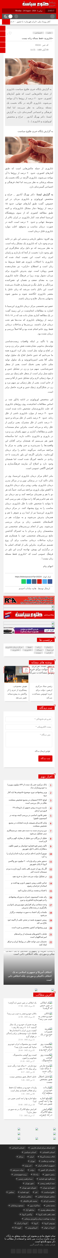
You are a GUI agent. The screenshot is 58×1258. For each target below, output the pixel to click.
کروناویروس (32, 1228)
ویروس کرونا (49, 1223)
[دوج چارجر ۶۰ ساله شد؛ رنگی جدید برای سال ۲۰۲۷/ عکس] (29, 1069)
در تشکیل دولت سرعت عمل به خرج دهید (30, 876)
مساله (39, 650)
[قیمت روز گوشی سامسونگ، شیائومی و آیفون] (29, 1058)
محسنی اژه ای (49, 1201)
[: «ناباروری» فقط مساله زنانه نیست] (7, 54)
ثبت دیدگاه (45, 758)
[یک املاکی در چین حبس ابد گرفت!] (29, 1006)
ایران (32, 1157)
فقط (29, 647)
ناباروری (15, 650)
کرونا (36, 1223)
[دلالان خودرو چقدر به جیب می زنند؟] (29, 1016)
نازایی (48, 653)
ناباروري (27, 650)
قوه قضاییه (24, 1192)
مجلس (11, 1192)
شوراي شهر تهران (29, 1188)
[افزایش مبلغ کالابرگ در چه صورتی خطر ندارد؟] (29, 1112)
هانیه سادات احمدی (27, 588)
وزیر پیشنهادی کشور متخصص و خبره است (29, 927)
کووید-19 (18, 1228)
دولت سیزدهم (18, 1170)
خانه (49, 33)
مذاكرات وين (35, 1205)
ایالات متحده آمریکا (47, 1157)
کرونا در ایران (22, 1223)
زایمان (48, 647)
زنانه (39, 647)
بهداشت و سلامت (48, 1161)
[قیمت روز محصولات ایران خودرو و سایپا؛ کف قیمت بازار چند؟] (29, 1047)
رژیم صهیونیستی (20, 1174)
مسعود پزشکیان (17, 1205)
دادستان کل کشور (48, 1170)
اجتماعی (38, 33)
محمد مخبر (50, 1205)
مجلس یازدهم (26, 1197)
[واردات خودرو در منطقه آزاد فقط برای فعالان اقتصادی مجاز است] (29, 1090)
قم (36, 1192)
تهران (32, 1161)
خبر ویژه (28, 1166)
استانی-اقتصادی (48, 1152)
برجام (21, 1157)
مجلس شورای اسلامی (46, 1197)
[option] (42, 683)
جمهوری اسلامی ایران (46, 1166)
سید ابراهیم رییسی (47, 1183)
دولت (32, 1170)
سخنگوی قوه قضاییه (47, 1179)
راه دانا (35, 1174)
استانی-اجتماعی (18, 1148)
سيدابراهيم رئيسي (25, 1179)
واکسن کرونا (27, 1214)
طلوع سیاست (49, 1192)
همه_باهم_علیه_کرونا (46, 1214)
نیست (38, 653)
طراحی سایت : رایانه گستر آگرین (42, 1245)
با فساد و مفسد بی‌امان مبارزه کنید (32, 890)
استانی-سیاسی (30, 1152)
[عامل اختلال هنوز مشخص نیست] (29, 1079)
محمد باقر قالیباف (30, 1201)
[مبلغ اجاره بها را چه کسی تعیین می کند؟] (29, 1101)
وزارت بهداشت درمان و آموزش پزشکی (39, 1219)
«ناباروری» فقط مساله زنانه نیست (37, 38)
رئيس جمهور (50, 1174)
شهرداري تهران (49, 1188)
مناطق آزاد (30, 1210)
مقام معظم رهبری (48, 1210)
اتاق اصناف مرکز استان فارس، (43, 1148)
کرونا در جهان (49, 1228)
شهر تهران (29, 1183)
